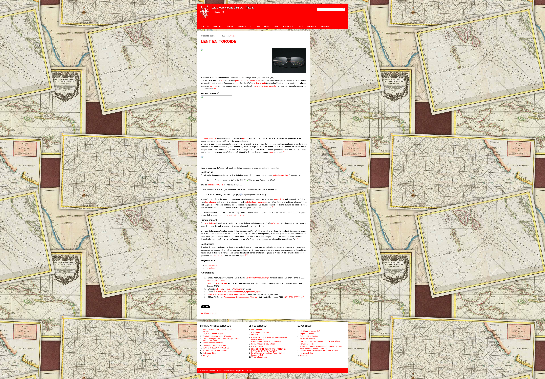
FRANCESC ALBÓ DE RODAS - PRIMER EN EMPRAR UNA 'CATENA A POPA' (268, 350)
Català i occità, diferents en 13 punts (217, 336)
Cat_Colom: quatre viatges (213, 334)
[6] (248, 255)
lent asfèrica (219, 255)
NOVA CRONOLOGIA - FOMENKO (216, 348)
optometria (262, 202)
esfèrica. (213, 86)
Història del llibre (209, 353)
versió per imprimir (208, 313)
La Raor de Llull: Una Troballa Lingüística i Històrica (320, 341)
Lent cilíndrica (211, 265)
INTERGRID (221, 370)
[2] (215, 88)
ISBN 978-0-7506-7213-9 (294, 297)
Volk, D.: (217, 283)
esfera (271, 152)
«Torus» (227, 289)
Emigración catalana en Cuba (214, 345)
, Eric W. (215, 289)
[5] (246, 255)
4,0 (211, 291)
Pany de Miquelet (306, 344)
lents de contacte (269, 86)
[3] (284, 151)
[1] (214, 88)
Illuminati (303, 356)
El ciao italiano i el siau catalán (263, 344)
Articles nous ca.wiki (308, 339)
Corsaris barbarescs (259, 357)
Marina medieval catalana (213, 343)
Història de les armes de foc (310, 331)
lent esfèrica (279, 199)
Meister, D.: (226, 294)
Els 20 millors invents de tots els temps (266, 341)
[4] (272, 207)
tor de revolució (259, 83)
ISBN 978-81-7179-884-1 (217, 280)
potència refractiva (280, 175)
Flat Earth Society (258, 330)
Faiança (206, 356)
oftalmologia (251, 202)
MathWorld (237, 289)
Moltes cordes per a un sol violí (215, 350)
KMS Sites (248, 370)
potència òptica (241, 80)
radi (243, 138)
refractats (275, 223)
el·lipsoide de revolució (235, 215)
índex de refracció (215, 185)
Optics (232, 36)
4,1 (216, 291)
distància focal (256, 80)
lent (222, 80)
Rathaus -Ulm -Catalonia (309, 336)
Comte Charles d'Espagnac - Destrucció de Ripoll (319, 350)
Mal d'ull (254, 335)
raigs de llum (209, 223)
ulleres (257, 86)
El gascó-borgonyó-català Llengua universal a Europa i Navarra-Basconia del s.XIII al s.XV (321, 347)
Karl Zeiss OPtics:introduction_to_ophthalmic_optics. (240, 292)
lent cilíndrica (210, 202)
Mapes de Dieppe (307, 334)
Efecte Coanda (257, 346)
